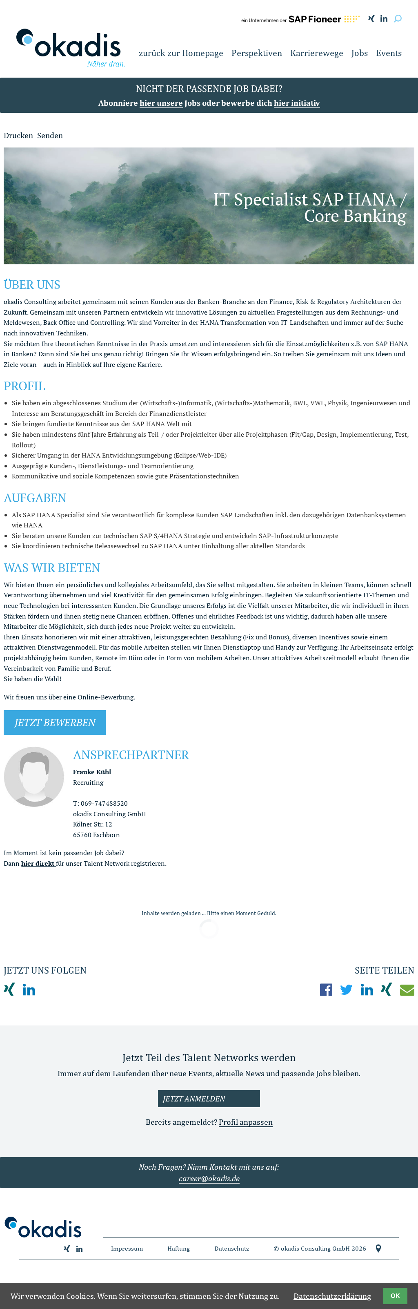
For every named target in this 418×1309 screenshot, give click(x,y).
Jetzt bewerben (55, 722)
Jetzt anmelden (194, 1098)
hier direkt (38, 863)
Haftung (178, 1248)
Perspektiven (256, 52)
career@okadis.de (209, 1178)
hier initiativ (297, 102)
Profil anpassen (246, 1121)
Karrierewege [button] (316, 52)
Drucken (18, 135)
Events (389, 52)
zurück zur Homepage (181, 52)
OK (395, 1295)
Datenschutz (231, 1248)
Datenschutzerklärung (332, 1295)
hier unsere (161, 102)
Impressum (127, 1248)
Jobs (359, 52)
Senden (50, 135)
